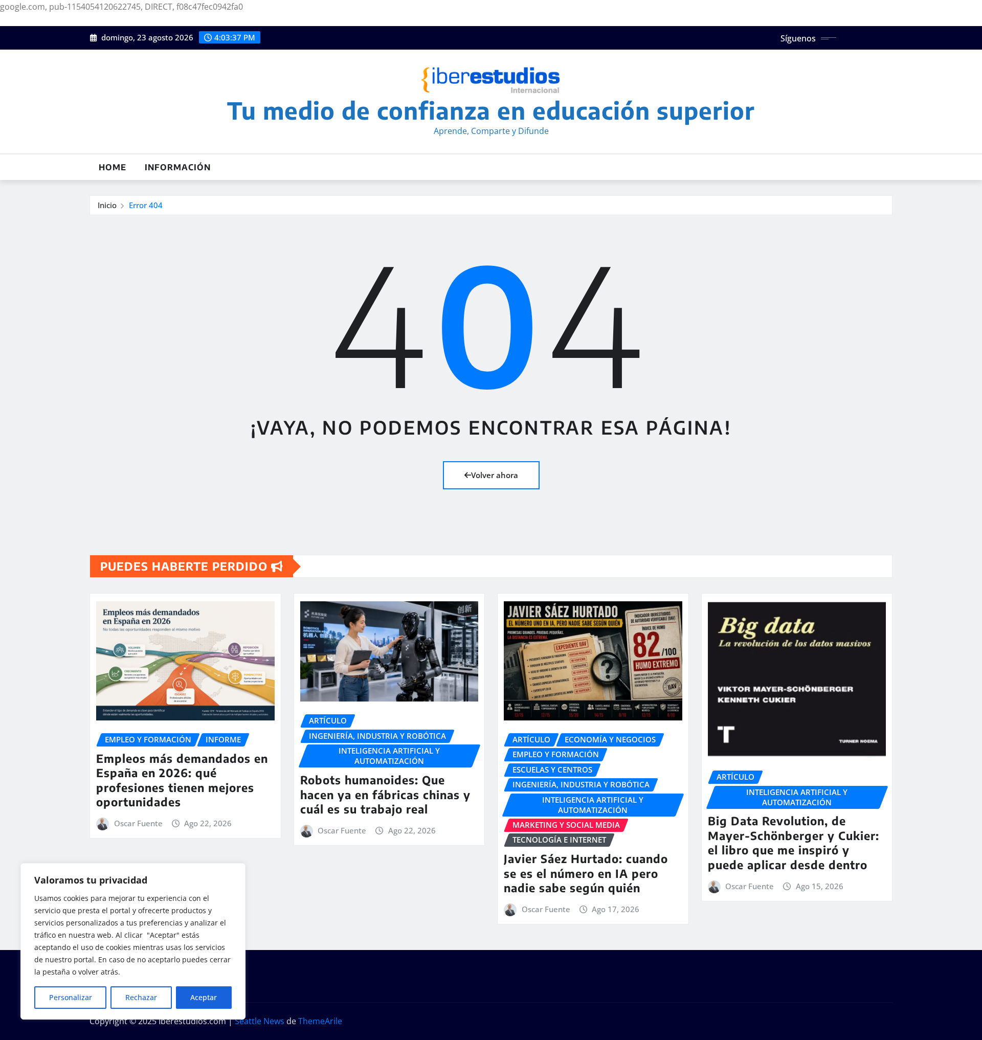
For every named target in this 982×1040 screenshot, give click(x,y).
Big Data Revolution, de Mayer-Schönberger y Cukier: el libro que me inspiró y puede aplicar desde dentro (793, 842)
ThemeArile (320, 1021)
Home (112, 167)
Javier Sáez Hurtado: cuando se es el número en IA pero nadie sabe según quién (586, 873)
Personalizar (70, 997)
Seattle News (259, 1021)
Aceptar (203, 997)
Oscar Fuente (138, 823)
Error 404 (146, 205)
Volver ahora (494, 475)
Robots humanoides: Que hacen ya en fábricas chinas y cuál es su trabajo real (385, 794)
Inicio (107, 205)
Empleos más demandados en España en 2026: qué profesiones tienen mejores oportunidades (182, 780)
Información (178, 167)
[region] (133, 941)
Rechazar (141, 997)
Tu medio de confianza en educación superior (491, 110)
